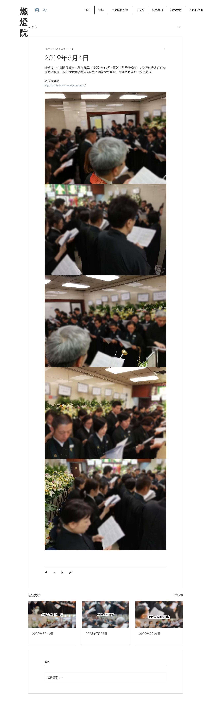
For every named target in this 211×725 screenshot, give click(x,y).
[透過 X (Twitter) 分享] (54, 572)
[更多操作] (164, 49)
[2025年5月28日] (159, 614)
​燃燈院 (23, 22)
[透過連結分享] (70, 572)
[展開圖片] (105, 138)
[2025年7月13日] (105, 614)
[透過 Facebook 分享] (46, 572)
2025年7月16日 (43, 634)
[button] (178, 27)
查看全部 (178, 594)
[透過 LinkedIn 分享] (62, 572)
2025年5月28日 (150, 634)
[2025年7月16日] (52, 614)
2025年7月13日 (96, 634)
